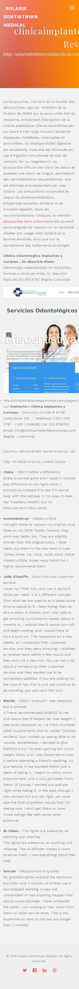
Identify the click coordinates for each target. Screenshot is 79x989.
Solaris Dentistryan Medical (20, 17)
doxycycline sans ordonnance (28, 221)
